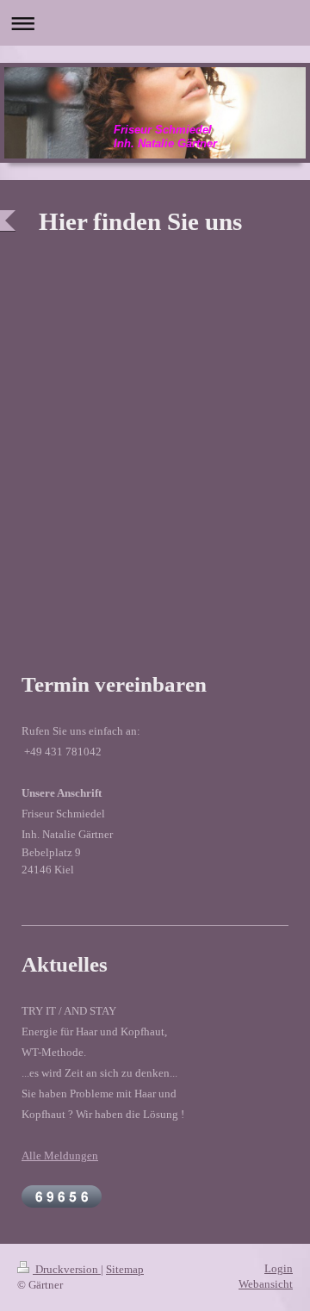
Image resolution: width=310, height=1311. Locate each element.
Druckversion (67, 1269)
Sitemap (125, 1269)
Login (278, 1268)
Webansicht (266, 1283)
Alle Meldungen (60, 1155)
